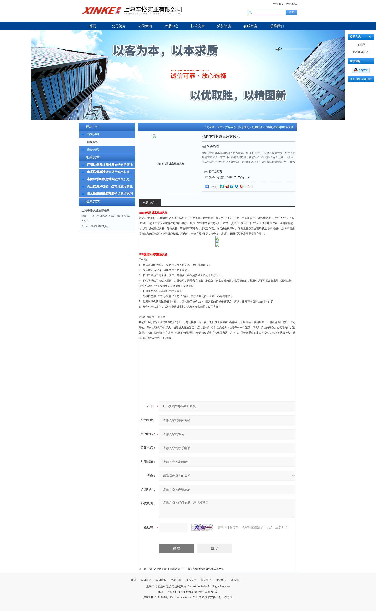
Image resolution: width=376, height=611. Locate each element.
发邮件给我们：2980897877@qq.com (229, 177)
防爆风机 (92, 141)
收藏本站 (291, 3)
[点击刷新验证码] (202, 527)
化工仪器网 (226, 597)
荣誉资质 (206, 579)
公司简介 (146, 579)
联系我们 (236, 579)
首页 (219, 127)
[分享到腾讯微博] (231, 186)
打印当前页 (215, 171)
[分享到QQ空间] (222, 186)
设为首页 (278, 3)
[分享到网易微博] (241, 186)
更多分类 (93, 149)
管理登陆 (199, 597)
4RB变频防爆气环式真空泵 (208, 568)
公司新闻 (161, 579)
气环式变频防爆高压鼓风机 (164, 568)
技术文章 (191, 579)
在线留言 (221, 579)
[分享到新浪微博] (226, 186)
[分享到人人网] (236, 186)
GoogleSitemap (183, 597)
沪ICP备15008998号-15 (158, 597)
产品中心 (230, 127)
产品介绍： (150, 203)
